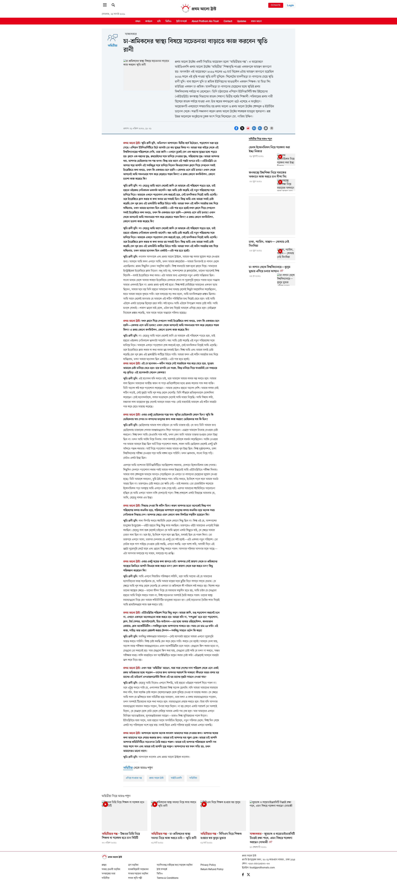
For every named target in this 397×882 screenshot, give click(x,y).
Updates (241, 21)
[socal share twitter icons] (243, 130)
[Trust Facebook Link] (244, 875)
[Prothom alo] (198, 12)
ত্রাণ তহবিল (133, 863)
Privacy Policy (208, 863)
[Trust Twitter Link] (250, 875)
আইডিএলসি (176, 778)
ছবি (159, 21)
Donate (276, 5)
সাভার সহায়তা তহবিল (138, 872)
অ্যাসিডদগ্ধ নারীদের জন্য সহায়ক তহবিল (174, 863)
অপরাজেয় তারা (108, 872)
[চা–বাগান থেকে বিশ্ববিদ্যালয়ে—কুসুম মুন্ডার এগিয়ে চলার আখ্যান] (286, 279)
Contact (228, 21)
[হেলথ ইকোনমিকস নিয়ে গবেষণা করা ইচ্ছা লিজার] (286, 160)
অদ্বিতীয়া (112, 46)
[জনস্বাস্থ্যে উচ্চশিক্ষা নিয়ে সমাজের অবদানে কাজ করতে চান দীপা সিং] (286, 185)
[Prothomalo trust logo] (113, 859)
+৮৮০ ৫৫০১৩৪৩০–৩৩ (259, 863)
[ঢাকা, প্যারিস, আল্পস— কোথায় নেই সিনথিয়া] (286, 254)
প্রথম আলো (256, 21)
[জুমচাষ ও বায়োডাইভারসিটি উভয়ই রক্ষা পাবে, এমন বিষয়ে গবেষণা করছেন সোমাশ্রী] (272, 816)
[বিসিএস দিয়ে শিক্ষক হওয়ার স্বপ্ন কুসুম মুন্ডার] (223, 816)
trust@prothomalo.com (262, 867)
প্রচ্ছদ (137, 21)
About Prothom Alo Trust (205, 21)
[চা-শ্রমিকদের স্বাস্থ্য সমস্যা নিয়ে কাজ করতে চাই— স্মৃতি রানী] (174, 816)
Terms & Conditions (167, 876)
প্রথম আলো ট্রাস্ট (156, 778)
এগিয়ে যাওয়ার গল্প (134, 778)
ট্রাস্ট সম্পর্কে (181, 21)
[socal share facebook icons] (237, 130)
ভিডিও (168, 21)
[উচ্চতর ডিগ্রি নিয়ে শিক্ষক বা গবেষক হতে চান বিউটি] (124, 816)
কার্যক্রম (148, 21)
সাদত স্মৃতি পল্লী (135, 876)
